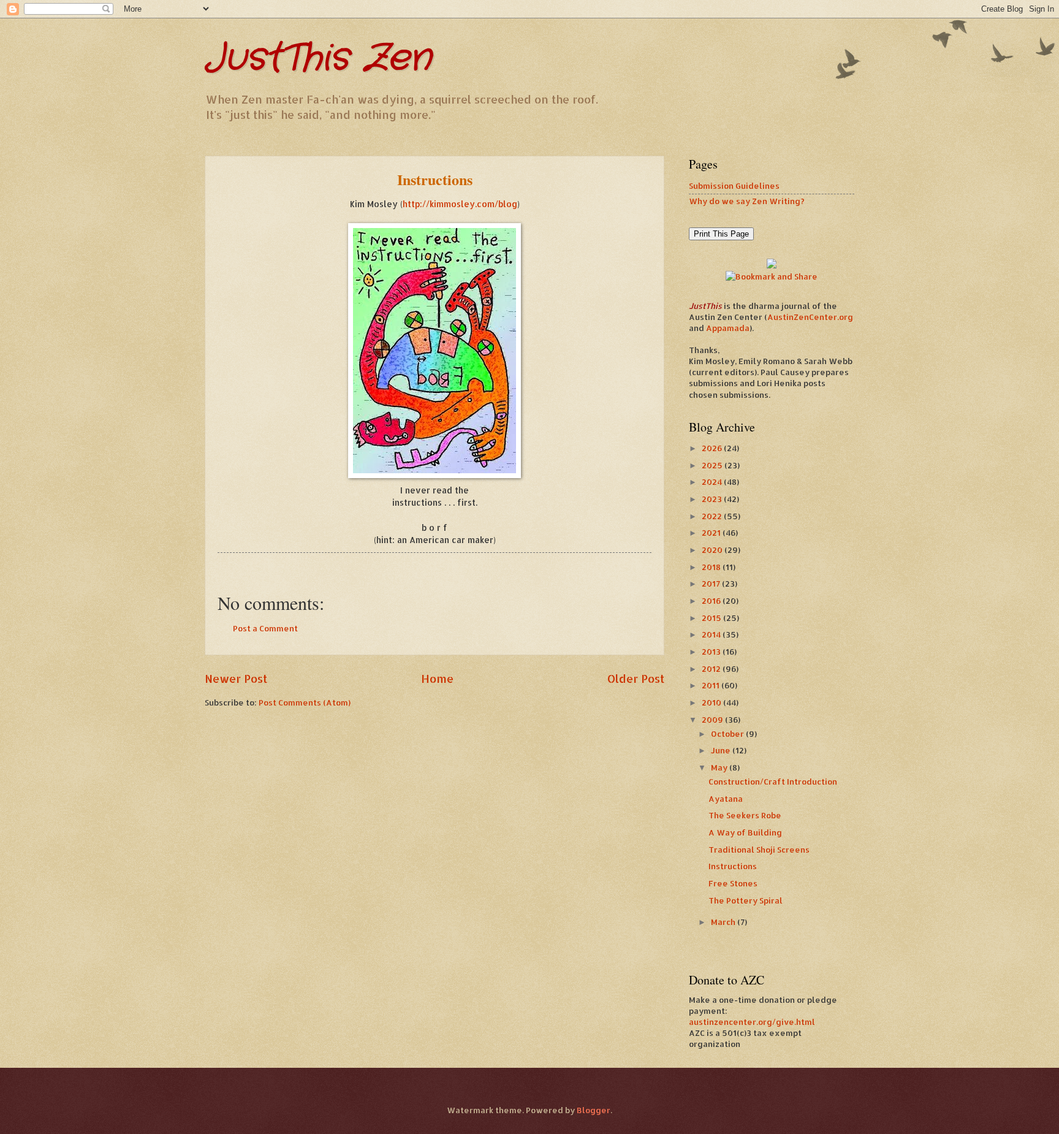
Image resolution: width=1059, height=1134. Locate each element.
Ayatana (725, 799)
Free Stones (732, 883)
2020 (713, 550)
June (721, 750)
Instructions (732, 866)
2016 (712, 601)
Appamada (728, 328)
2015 (712, 618)
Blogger (593, 1110)
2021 (712, 533)
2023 (713, 499)
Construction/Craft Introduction (772, 781)
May (720, 767)
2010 (712, 702)
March (724, 922)
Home (437, 678)
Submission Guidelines (734, 186)
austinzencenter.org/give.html (752, 1022)
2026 (713, 448)
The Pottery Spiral (745, 900)
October (728, 734)
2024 (713, 482)
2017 (712, 583)
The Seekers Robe (744, 815)
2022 (713, 516)
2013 (712, 651)
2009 (713, 720)
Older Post (635, 678)
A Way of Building (745, 832)
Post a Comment (265, 628)
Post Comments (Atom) (305, 702)
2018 (712, 567)
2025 (713, 465)
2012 (712, 669)
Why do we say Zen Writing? (747, 201)
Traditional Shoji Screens (759, 849)
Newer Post (236, 678)
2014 (712, 634)
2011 (711, 685)
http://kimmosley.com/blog (460, 204)
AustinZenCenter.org (810, 317)
